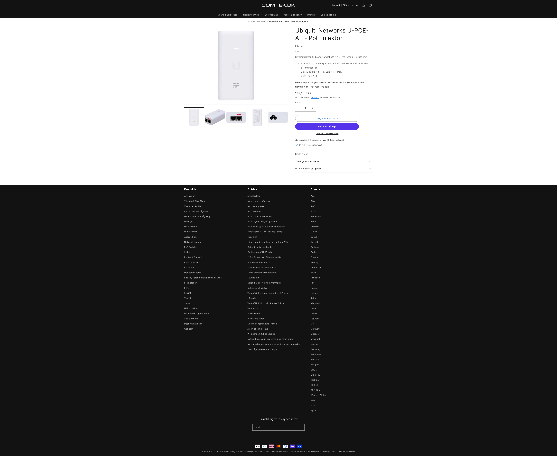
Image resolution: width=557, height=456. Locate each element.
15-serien (252, 298)
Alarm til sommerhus (257, 329)
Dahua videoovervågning (197, 216)
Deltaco (315, 247)
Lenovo (314, 313)
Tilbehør (261, 21)
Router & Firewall (192, 257)
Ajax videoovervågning (196, 211)
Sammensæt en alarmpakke (261, 267)
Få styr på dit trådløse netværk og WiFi (267, 242)
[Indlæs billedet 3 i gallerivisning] (236, 117)
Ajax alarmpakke (256, 206)
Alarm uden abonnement (260, 216)
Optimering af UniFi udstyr (261, 252)
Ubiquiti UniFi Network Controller (264, 282)
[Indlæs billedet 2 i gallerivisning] (215, 117)
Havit (313, 272)
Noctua (314, 344)
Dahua (314, 237)
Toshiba (315, 380)
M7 (312, 323)
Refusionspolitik (298, 451)
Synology (315, 375)
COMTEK (315, 226)
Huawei (314, 288)
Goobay (315, 262)
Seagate (315, 364)
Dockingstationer (193, 323)
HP (312, 282)
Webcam (188, 329)
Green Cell (316, 267)
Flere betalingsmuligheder (327, 133)
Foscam (315, 257)
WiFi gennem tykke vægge (261, 334)
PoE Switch (190, 247)
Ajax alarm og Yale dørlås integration (266, 226)
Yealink (187, 298)
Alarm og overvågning (258, 201)
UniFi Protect (191, 226)
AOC (313, 206)
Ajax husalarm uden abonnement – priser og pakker (274, 344)
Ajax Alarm (189, 196)
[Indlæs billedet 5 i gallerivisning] (278, 117)
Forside (251, 21)
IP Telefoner (190, 282)
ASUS (313, 211)
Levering (315, 97)
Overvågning (191, 231)
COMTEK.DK (214, 452)
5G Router (189, 267)
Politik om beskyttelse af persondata (253, 451)
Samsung (315, 349)
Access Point (190, 237)
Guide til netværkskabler (260, 247)
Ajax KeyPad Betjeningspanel (262, 221)
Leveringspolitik (328, 451)
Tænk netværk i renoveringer (262, 272)
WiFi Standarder (255, 318)
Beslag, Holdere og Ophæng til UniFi (203, 277)
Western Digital (318, 395)
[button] (229, 15)
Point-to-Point (191, 262)
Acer (313, 196)
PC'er (187, 288)
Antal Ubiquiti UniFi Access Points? (265, 231)
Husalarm (252, 237)
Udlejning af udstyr (257, 288)
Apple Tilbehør (191, 318)
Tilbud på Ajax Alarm (195, 201)
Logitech (315, 318)
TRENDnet (316, 390)
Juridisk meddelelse (346, 451)
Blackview (316, 216)
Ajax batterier (254, 211)
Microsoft (315, 334)
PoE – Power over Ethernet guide (264, 257)
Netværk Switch (192, 242)
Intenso (314, 293)
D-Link (314, 231)
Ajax (313, 201)
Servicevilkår (313, 451)
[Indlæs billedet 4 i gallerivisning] (257, 117)
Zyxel (313, 410)
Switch (187, 252)
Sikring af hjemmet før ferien (262, 323)
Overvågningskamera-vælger (262, 349)
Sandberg (316, 354)
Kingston (315, 303)
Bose (313, 221)
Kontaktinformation (280, 451)
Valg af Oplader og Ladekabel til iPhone (267, 293)
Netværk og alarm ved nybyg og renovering (270, 339)
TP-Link (315, 385)
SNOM (187, 293)
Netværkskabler (192, 272)
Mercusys (316, 329)
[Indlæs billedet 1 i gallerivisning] (194, 117)
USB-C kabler (191, 308)
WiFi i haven (253, 313)
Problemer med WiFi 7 (258, 262)
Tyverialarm (253, 277)
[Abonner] (301, 427)
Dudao (314, 252)
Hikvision (315, 277)
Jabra (187, 303)
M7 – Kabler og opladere (196, 313)
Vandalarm (252, 308)
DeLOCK (315, 242)
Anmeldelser (253, 196)
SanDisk (315, 359)
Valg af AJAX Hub (193, 206)
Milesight (188, 221)
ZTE (313, 405)
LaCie (314, 308)
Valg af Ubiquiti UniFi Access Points (265, 303)
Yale (313, 400)
